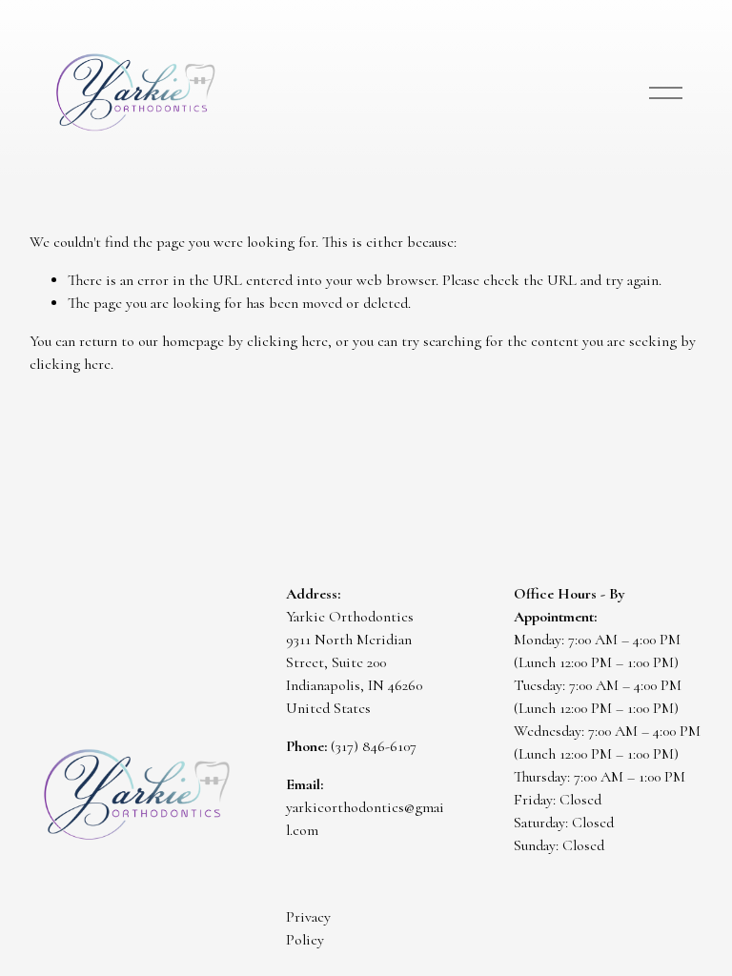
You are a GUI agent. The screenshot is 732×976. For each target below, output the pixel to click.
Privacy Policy (308, 928)
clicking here (287, 341)
